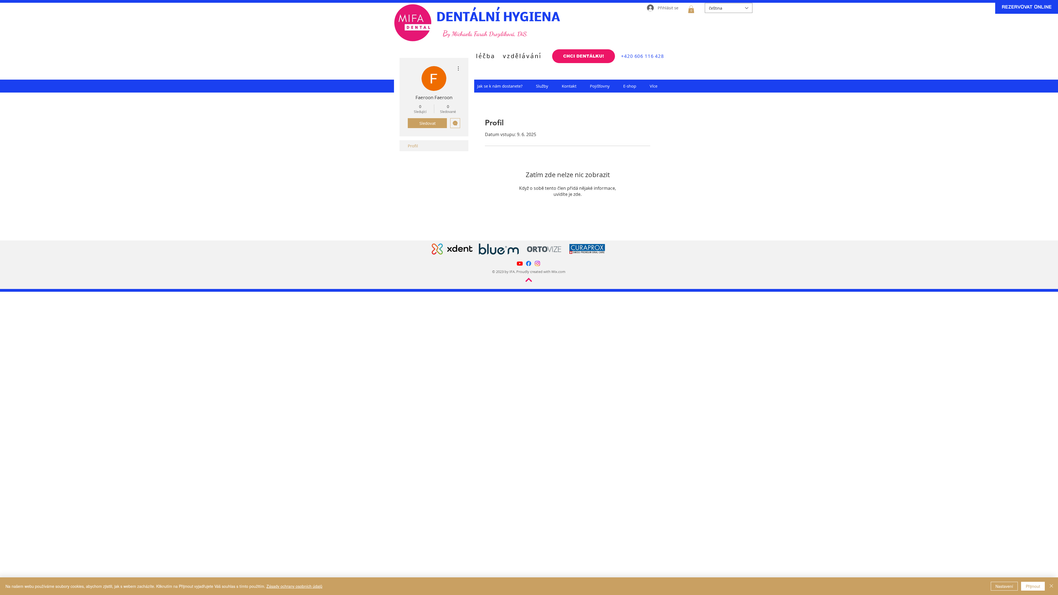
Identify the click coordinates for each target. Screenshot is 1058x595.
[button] (691, 9)
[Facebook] (528, 263)
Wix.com (558, 271)
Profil (413, 145)
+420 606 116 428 (642, 56)
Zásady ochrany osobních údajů (294, 586)
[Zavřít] (1051, 586)
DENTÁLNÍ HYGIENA (498, 18)
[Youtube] (519, 263)
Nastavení (1004, 586)
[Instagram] (537, 263)
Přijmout (1033, 586)
